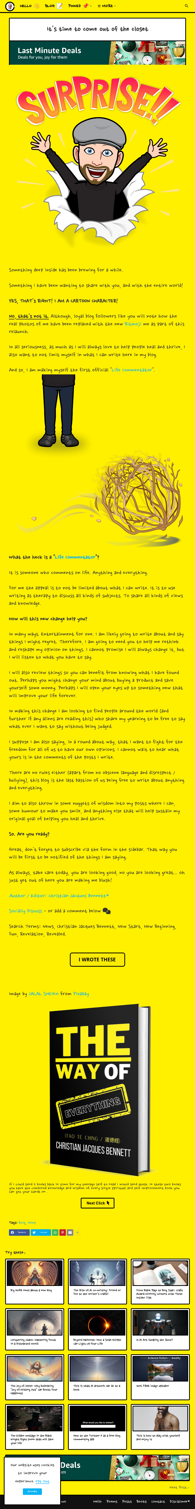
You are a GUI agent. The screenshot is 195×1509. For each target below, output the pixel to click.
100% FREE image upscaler (152, 1386)
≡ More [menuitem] (105, 6)
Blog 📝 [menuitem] (54, 6)
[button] (186, 6)
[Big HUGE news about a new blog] (34, 1273)
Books (142, 1501)
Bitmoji (133, 324)
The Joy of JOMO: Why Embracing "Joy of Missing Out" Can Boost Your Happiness (34, 1389)
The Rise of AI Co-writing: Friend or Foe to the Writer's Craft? (97, 1292)
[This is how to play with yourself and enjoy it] (160, 1418)
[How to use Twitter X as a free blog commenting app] (97, 1418)
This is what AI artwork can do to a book (97, 1388)
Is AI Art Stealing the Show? (154, 1340)
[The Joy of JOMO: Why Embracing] (34, 1369)
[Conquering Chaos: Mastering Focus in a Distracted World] (34, 1323)
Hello (97, 1501)
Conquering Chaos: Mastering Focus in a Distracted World (33, 1342)
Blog (22, 1222)
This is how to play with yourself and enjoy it (158, 1438)
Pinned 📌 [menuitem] (78, 6)
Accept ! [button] (32, 1492)
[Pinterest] (62, 1232)
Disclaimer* (180, 1501)
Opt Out (42, 1481)
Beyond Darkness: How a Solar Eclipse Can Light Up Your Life (97, 1342)
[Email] (70, 1232)
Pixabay (81, 994)
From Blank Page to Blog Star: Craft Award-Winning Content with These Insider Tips (159, 1294)
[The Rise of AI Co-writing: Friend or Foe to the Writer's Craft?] (97, 1273)
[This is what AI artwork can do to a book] (97, 1369)
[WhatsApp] (55, 1232)
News (32, 1222)
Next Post (178, 1488)
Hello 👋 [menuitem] (30, 6)
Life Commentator (132, 370)
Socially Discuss (25, 911)
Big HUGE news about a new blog (31, 1290)
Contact (158, 1501)
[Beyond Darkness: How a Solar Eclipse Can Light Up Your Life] (97, 1323)
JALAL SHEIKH (44, 994)
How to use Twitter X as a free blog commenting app (97, 1438)
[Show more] (77, 1232)
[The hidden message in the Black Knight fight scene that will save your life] (34, 1418)
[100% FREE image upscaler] (160, 1369)
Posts (127, 1501)
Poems (111, 1501)
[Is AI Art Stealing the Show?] (160, 1323)
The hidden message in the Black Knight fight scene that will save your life (32, 1439)
